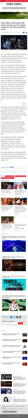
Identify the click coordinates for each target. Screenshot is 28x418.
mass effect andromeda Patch (20, 176)
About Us (15, 408)
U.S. (10, 0)
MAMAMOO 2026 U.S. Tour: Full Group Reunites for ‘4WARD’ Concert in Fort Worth (13, 257)
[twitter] (14, 317)
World (6, 406)
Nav (2, 3)
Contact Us (20, 408)
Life (19, 406)
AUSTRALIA (21, 0)
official (9, 69)
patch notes (17, 119)
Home (3, 406)
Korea (9, 406)
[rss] (20, 317)
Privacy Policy (4, 408)
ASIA (17, 0)
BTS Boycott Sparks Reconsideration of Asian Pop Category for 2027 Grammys (11, 334)
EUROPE (14, 0)
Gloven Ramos (5, 32)
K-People (22, 406)
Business (13, 406)
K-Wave (3, 407)
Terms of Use (10, 408)
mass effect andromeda (10, 176)
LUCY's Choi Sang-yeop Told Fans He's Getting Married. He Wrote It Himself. (12, 352)
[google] (17, 317)
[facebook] (11, 317)
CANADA (25, 0)
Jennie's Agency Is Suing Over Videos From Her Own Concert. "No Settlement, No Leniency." (12, 346)
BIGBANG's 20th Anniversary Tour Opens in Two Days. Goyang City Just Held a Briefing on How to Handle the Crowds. (13, 237)
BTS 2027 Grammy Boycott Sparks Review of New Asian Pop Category (11, 363)
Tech (17, 406)
